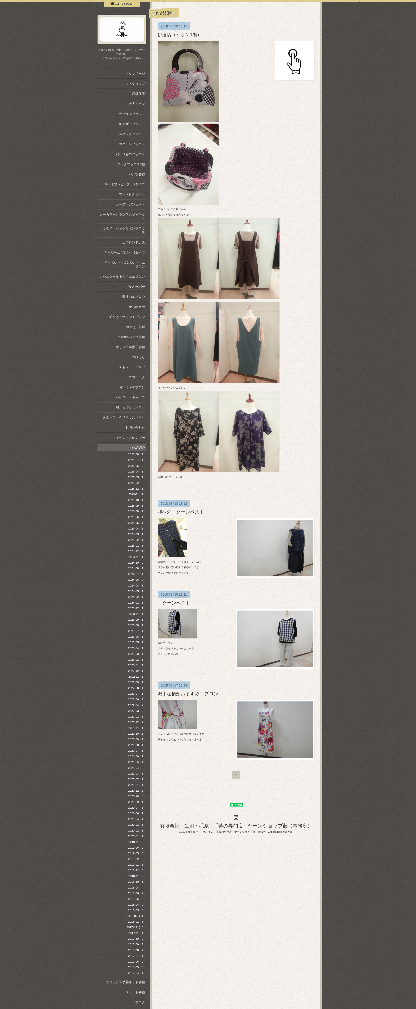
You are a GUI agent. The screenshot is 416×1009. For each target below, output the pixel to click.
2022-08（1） (137, 688)
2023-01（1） (137, 665)
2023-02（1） (137, 659)
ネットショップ (133, 83)
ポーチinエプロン (132, 387)
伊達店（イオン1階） (180, 34)
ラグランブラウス (132, 114)
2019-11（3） (137, 842)
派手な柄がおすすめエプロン (188, 693)
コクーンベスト (174, 602)
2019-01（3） (137, 864)
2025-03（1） (137, 534)
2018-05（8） (137, 899)
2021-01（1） (137, 785)
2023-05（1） (137, 642)
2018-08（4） (137, 887)
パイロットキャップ (130, 397)
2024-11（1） (137, 557)
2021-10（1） (137, 733)
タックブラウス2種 (131, 164)
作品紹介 (138, 447)
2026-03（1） (137, 477)
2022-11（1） (137, 676)
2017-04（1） (137, 973)
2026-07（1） (137, 460)
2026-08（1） (137, 454)
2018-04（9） (137, 904)
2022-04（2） (137, 705)
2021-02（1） (137, 779)
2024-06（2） (137, 579)
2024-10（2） (137, 562)
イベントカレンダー (130, 437)
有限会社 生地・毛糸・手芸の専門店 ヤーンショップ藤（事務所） (236, 825)
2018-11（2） (137, 876)
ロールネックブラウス (128, 134)
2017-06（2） (137, 961)
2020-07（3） (137, 807)
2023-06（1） (137, 636)
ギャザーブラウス (132, 124)
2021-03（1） (137, 773)
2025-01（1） (137, 545)
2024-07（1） (137, 574)
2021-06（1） (137, 756)
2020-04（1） (137, 819)
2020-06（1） (137, 813)
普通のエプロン (133, 296)
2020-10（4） (137, 796)
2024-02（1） (137, 597)
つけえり (138, 357)
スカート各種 (135, 992)
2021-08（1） (137, 745)
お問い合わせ (135, 427)
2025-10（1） (137, 500)
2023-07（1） (137, 631)
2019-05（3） (137, 853)
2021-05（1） (137, 762)
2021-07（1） (137, 750)
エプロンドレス (133, 242)
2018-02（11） (136, 916)
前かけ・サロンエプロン (127, 317)
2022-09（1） (137, 682)
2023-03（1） (137, 654)
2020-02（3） (137, 830)
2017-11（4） (137, 933)
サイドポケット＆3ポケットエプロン (123, 264)
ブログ (140, 1002)
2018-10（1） (137, 881)
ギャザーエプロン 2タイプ (124, 252)
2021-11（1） (137, 728)
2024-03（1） (137, 591)
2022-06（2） (137, 699)
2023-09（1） (137, 619)
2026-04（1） (137, 471)
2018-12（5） (137, 870)
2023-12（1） (137, 608)
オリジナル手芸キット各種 (125, 982)
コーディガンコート (130, 204)
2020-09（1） (137, 802)
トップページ (135, 73)
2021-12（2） (137, 722)
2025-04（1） (137, 528)
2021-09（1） (137, 739)
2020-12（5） (137, 790)
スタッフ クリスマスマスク (124, 417)
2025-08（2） (137, 511)
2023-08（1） (137, 625)
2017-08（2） (137, 950)
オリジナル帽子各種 (130, 347)
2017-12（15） (136, 927)
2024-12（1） (137, 551)
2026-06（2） (137, 465)
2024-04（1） (137, 585)
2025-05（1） (137, 522)
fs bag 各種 (135, 327)
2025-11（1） (137, 494)
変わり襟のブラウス (130, 154)
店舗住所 (138, 93)
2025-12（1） (137, 488)
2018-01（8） (137, 921)
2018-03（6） (137, 910)
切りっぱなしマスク (130, 407)
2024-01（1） (137, 602)
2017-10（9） (137, 938)
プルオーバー (135, 286)
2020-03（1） (137, 824)
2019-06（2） (137, 847)
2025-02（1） (137, 540)
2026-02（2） (137, 483)
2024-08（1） (137, 568)
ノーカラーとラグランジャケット (122, 216)
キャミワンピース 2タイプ (124, 184)
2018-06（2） (137, 893)
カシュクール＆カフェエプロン (122, 276)
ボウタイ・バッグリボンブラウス (122, 230)
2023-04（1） (137, 648)
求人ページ (137, 104)
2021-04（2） (137, 767)
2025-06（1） (137, 517)
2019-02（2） (137, 859)
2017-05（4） (137, 967)
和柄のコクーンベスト (181, 511)
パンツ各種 (137, 174)
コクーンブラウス (132, 144)
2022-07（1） (137, 693)
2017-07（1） (137, 956)
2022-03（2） (137, 711)
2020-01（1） (137, 836)
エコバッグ (137, 377)
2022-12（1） (137, 671)
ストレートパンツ (132, 367)
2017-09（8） (137, 944)
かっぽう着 (137, 307)
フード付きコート (132, 194)
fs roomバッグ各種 (131, 337)
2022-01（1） (137, 716)
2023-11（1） (137, 614)
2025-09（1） (137, 505)
